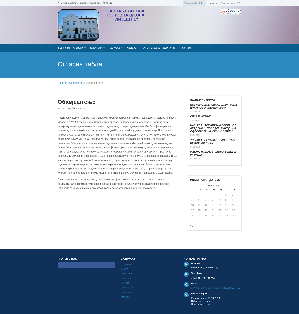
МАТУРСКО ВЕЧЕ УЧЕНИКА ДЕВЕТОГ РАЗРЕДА (213, 153)
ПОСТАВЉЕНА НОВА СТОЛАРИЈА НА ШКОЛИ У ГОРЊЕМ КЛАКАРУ (213, 106)
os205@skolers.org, (201, 287)
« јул (192, 225)
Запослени (96, 48)
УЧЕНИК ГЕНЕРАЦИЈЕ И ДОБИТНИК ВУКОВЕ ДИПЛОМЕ (212, 141)
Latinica (200, 3)
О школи (78, 48)
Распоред (114, 48)
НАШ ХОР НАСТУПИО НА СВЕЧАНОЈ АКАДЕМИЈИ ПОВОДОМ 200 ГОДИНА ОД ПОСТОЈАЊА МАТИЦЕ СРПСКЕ (213, 128)
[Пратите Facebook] (60, 264)
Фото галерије (228, 3)
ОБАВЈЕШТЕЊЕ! (200, 116)
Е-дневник (64, 48)
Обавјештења (79, 108)
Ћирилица (189, 3)
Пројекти (213, 3)
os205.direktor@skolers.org (226, 287)
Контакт (186, 48)
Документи (169, 48)
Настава (131, 48)
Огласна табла (151, 48)
